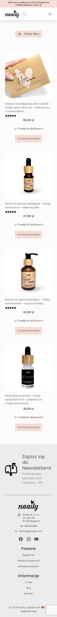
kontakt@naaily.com (30, 531)
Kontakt (28, 593)
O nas (28, 582)
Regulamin (28, 555)
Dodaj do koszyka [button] (28, 138)
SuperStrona (28, 611)
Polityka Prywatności (28, 560)
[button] (28, 129)
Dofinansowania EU (28, 566)
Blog (28, 587)
